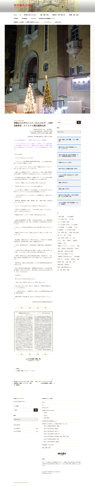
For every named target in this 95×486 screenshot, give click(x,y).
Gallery (45, 412)
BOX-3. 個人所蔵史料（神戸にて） (52, 431)
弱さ (65, 243)
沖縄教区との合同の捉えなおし (65, 256)
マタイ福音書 (74, 224)
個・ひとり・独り (62, 235)
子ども (59, 240)
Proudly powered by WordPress (21, 482)
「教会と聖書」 (61, 216)
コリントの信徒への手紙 (63, 222)
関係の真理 (60, 264)
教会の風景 (46, 417)
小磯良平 (69, 240)
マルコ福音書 (61, 227)
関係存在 (67, 264)
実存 (64, 240)
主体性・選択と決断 (73, 232)
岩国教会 (75, 240)
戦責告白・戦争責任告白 (67, 248)
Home (15, 14)
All (20, 14)
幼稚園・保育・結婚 (73, 14)
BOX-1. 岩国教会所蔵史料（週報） (52, 426)
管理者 (22, 120)
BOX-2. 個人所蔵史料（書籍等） (51, 428)
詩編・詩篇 (68, 261)
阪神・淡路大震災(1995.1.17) (65, 267)
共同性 (69, 235)
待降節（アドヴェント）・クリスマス (28, 370)
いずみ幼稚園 (70, 216)
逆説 (74, 261)
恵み (59, 248)
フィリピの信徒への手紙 (63, 224)
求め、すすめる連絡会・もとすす (65, 253)
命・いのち (72, 237)
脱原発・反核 (61, 261)
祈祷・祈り (60, 259)
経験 (78, 259)
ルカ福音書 (18, 370)
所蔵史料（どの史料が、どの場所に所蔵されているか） (27, 22)
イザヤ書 (71, 219)
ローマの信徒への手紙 (70, 229)
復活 (78, 245)
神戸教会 (16, 18)
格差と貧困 (60, 251)
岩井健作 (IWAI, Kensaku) (30, 14)
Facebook (33, 18)
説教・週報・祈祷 (44, 14)
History (45, 415)
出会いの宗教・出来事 (63, 237)
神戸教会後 (24, 18)
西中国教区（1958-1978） (48, 444)
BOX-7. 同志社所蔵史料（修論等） (52, 441)
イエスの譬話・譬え (62, 219)
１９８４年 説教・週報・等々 (33, 358)
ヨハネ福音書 (69, 227)
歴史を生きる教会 (69, 251)
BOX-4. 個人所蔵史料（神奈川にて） (52, 433)
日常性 (76, 248)
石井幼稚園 (76, 256)
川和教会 (60, 243)
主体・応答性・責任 (62, 232)
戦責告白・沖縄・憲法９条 (58, 14)
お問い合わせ (58, 22)
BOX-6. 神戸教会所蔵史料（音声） (52, 439)
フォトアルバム (47, 22)
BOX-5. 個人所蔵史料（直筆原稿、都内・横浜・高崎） (56, 436)
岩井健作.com (23, 5)
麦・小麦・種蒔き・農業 (63, 269)
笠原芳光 (73, 259)
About (43, 402)
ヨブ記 (75, 227)
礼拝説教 (17, 368)
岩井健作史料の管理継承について (47, 18)
